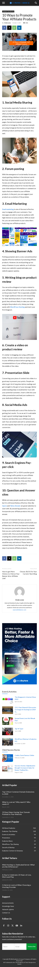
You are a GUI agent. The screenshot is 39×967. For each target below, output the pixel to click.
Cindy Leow (7, 23)
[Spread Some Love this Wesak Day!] (7, 721)
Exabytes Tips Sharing (8, 11)
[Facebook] (4, 28)
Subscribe (32, 946)
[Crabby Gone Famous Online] (7, 758)
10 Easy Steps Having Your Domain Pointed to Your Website (16, 813)
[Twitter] (12, 925)
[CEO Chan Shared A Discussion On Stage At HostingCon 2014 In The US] (7, 710)
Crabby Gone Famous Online (24, 755)
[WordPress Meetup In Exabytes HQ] (7, 742)
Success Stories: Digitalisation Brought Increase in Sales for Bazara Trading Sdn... (25, 768)
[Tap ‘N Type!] (7, 731)
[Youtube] (16, 925)
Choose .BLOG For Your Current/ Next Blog (28, 573)
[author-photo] (19, 597)
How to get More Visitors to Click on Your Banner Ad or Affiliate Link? (11, 575)
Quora (4, 506)
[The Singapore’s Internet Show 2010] (7, 700)
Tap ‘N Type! (19, 729)
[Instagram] (8, 925)
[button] (3, 3)
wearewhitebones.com (19, 610)
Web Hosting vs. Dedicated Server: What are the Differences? (18, 866)
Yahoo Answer (15, 506)
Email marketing (8, 209)
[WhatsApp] (14, 28)
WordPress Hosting (17, 307)
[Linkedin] (19, 28)
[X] (9, 28)
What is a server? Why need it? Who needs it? (16, 803)
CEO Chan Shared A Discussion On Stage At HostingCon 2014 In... (25, 710)
